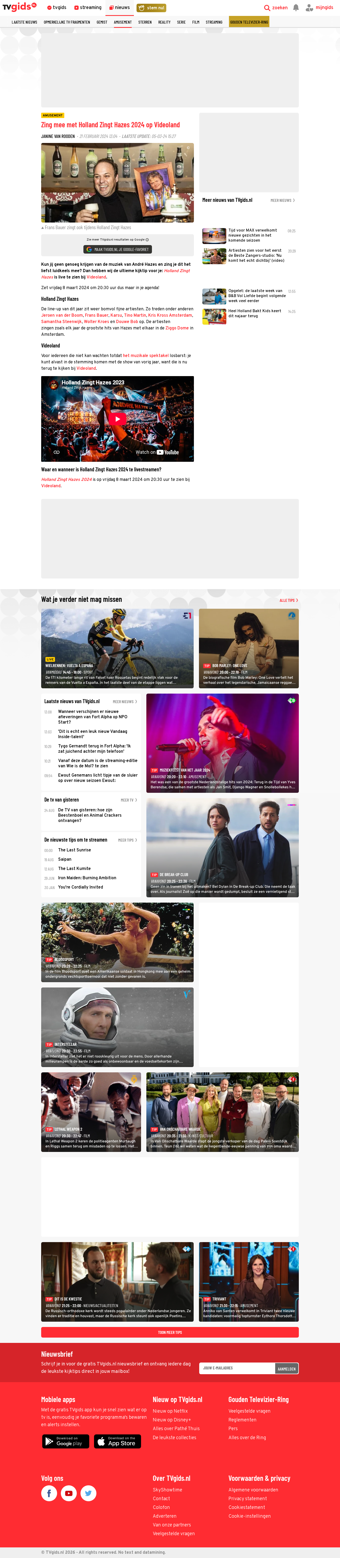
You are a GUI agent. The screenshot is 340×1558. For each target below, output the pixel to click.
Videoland (96, 277)
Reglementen (242, 1420)
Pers (233, 1429)
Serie (181, 21)
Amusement (123, 21)
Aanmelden (287, 1368)
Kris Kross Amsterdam (170, 315)
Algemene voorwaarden (253, 1490)
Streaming (214, 21)
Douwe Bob (127, 322)
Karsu (116, 315)
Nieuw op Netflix (170, 1411)
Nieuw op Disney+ (172, 1420)
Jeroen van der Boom (62, 315)
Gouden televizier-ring (249, 21)
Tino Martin (135, 315)
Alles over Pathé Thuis (176, 1429)
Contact (161, 1499)
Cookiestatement (246, 1508)
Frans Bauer (96, 315)
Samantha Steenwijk (61, 322)
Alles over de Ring (247, 1438)
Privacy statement (247, 1499)
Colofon (161, 1508)
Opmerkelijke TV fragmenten (67, 21)
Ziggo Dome (177, 328)
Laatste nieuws (24, 21)
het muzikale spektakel (146, 356)
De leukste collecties (174, 1438)
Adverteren (165, 1516)
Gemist (102, 21)
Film (195, 21)
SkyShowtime (167, 1490)
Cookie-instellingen (249, 1516)
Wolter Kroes (96, 322)
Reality (164, 21)
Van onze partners (172, 1525)
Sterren (145, 21)
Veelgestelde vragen (249, 1411)
